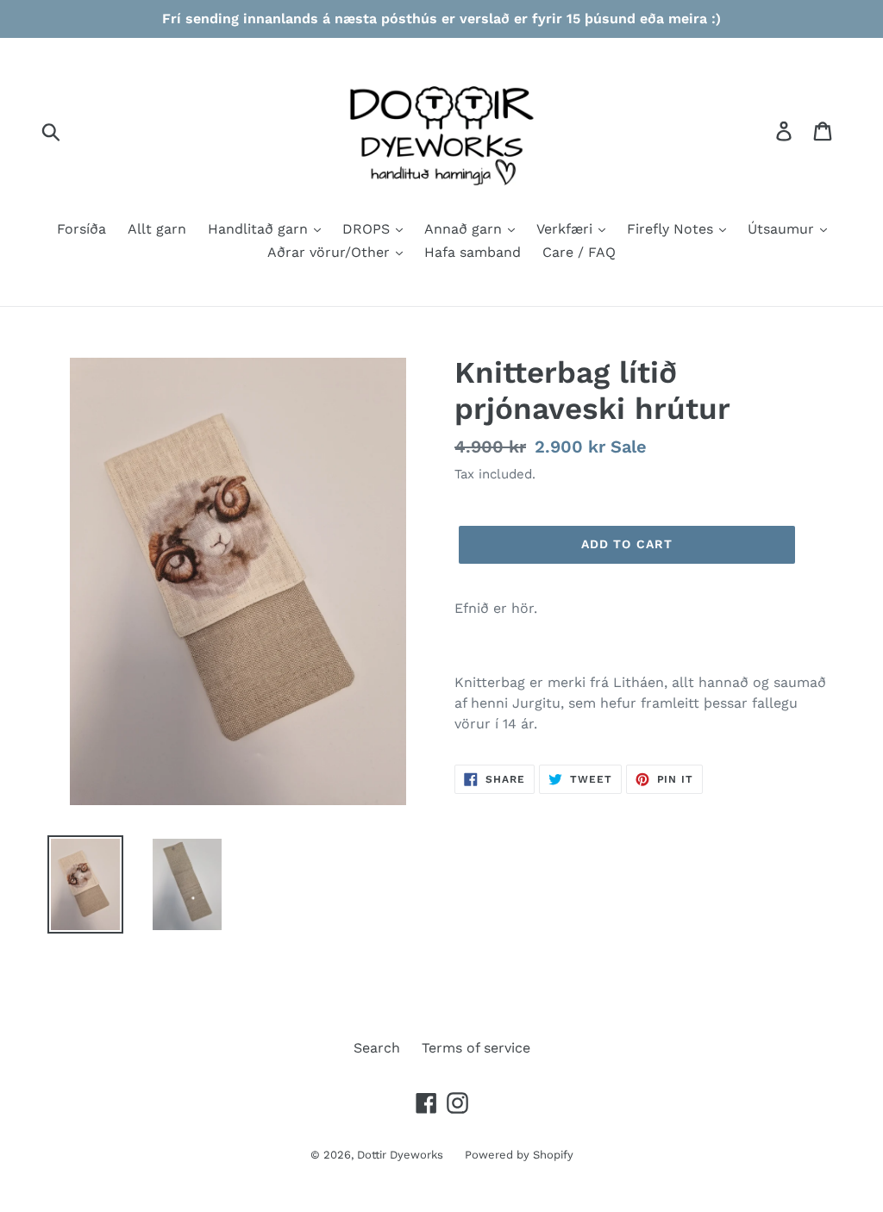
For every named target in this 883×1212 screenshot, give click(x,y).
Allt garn (157, 229)
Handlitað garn (260, 229)
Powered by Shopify (519, 1154)
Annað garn (465, 229)
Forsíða (81, 229)
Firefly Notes (672, 229)
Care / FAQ (579, 252)
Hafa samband (472, 252)
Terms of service (476, 1048)
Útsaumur (783, 229)
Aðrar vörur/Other (330, 252)
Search (377, 1048)
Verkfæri (566, 229)
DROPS (368, 229)
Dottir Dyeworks (400, 1154)
